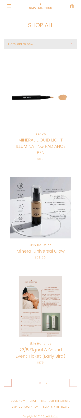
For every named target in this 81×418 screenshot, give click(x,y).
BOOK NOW (18, 401)
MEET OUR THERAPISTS (55, 401)
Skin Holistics (50, 416)
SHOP (33, 401)
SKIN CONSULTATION (25, 406)
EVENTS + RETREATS (56, 406)
